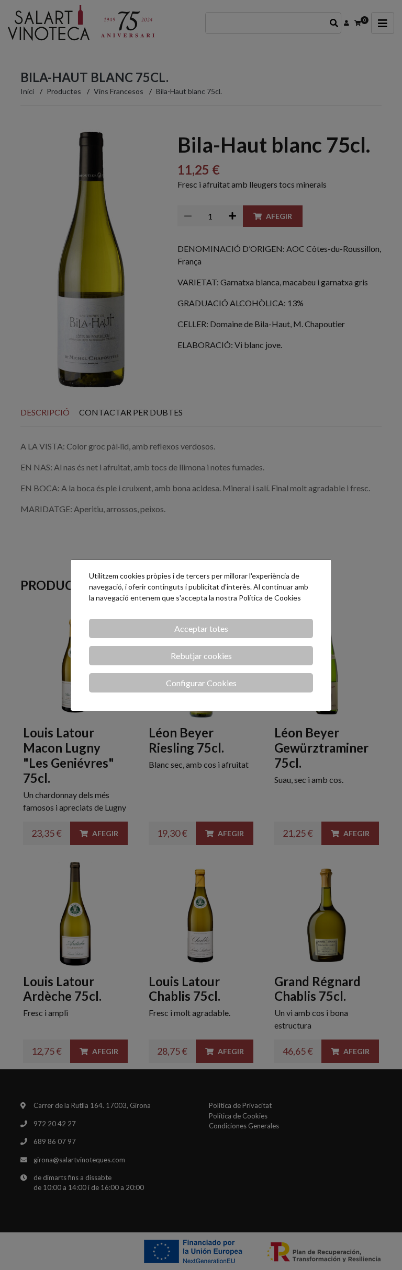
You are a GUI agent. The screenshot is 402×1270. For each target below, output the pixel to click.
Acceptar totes (201, 628)
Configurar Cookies (201, 683)
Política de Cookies (270, 597)
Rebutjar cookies (201, 656)
